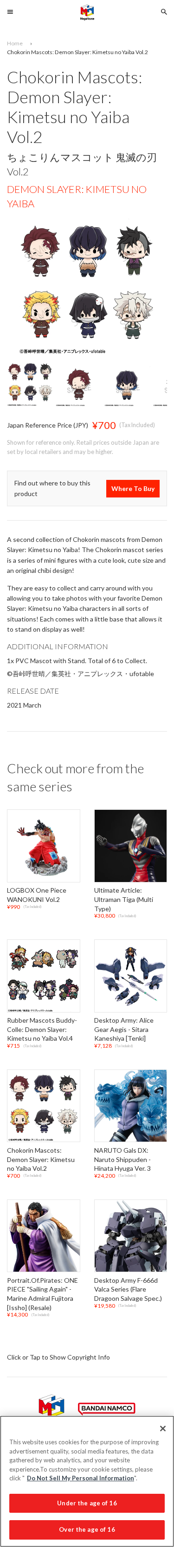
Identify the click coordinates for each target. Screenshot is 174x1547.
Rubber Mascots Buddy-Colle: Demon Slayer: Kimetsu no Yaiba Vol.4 (42, 1029)
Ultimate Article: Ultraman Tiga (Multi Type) (123, 900)
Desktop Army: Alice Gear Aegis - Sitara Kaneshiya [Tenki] (124, 1029)
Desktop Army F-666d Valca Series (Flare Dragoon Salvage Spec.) (128, 1289)
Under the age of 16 (86, 1503)
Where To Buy (133, 488)
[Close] (163, 1428)
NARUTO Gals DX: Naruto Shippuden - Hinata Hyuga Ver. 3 (122, 1159)
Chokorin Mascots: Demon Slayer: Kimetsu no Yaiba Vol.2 (41, 1159)
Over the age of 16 (87, 1529)
